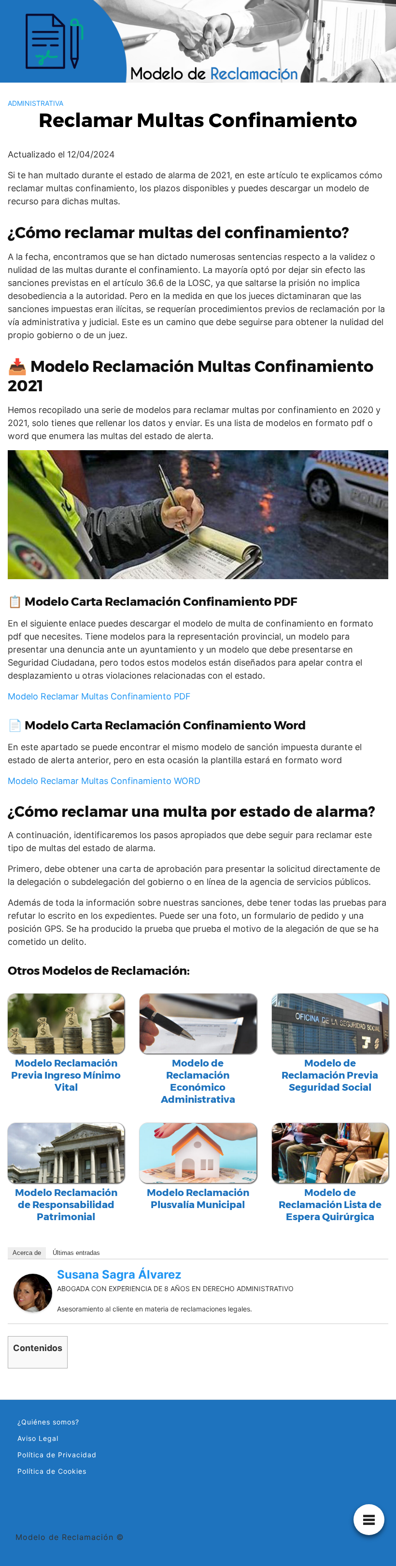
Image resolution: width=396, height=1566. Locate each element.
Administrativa (35, 103)
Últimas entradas (76, 1252)
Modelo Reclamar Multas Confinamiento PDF (99, 696)
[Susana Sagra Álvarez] (33, 1292)
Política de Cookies (51, 1471)
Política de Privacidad (57, 1455)
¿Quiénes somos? (48, 1422)
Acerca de (27, 1252)
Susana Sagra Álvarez (119, 1274)
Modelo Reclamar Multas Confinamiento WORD (104, 781)
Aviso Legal (37, 1438)
